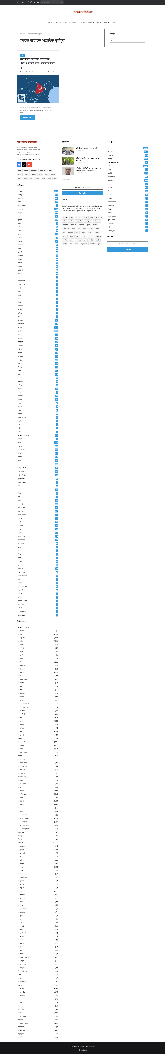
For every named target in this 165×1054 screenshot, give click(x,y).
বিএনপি (19, 178)
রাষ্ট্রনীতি (65, 22)
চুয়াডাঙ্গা (20, 295)
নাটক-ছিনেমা (21, 572)
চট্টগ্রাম (40, 174)
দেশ (22, 55)
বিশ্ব (82, 22)
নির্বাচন (20, 367)
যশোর (19, 317)
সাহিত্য (20, 428)
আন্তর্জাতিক (21, 504)
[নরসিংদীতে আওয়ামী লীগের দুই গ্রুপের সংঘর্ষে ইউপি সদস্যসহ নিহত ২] (38, 89)
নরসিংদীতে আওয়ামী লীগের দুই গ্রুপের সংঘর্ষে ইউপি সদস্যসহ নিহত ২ (37, 63)
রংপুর (19, 234)
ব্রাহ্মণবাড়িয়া (21, 281)
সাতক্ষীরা (20, 291)
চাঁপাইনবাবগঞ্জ (21, 284)
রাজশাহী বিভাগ (22, 482)
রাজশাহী (20, 252)
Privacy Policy (82, 1050)
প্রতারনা (20, 364)
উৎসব (19, 579)
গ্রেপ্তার (26, 174)
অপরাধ (105, 22)
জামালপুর (20, 306)
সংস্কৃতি (99, 22)
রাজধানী (20, 338)
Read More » (27, 117)
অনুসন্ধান (20, 356)
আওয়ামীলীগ (33, 171)
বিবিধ (19, 486)
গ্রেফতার (34, 174)
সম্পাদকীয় (20, 522)
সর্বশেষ (50, 22)
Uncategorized (23, 435)
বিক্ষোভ (20, 414)
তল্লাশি (20, 399)
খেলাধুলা (20, 565)
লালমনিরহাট (21, 299)
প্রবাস (19, 558)
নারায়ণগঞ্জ (20, 256)
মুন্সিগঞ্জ (20, 313)
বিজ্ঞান (19, 425)
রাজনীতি (57, 22)
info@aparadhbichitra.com (30, 159)
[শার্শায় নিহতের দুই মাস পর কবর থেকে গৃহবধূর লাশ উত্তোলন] (68, 161)
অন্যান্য (20, 327)
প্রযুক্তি (20, 396)
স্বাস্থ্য (19, 374)
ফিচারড (20, 594)
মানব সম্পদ (21, 543)
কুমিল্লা (19, 174)
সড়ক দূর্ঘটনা (21, 590)
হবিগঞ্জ (20, 266)
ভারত (25, 178)
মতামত (20, 518)
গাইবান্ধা (20, 227)
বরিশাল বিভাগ (21, 475)
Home (24, 34)
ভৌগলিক (20, 345)
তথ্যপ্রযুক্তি (21, 615)
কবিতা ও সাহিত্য (22, 576)
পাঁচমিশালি (20, 381)
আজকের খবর (42, 171)
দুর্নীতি (46, 174)
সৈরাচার (43, 178)
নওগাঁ (19, 432)
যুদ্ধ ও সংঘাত (21, 604)
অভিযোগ (26, 171)
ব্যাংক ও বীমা (21, 536)
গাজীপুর (20, 238)
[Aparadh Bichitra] (82, 11)
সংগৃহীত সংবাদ (21, 507)
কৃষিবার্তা (20, 385)
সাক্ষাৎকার (20, 529)
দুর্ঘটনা (19, 460)
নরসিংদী (20, 439)
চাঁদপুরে (20, 248)
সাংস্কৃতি (20, 569)
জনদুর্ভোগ (21, 342)
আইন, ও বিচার (22, 515)
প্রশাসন (20, 446)
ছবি (19, 497)
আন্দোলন (20, 403)
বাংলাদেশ (74, 22)
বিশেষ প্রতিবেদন (22, 586)
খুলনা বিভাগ (21, 479)
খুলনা (19, 277)
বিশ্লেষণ (20, 525)
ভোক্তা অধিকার (22, 611)
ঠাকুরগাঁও (20, 302)
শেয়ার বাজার (21, 551)
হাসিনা (55, 178)
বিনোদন (20, 561)
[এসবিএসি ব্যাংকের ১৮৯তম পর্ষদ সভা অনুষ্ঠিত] (68, 151)
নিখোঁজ (20, 421)
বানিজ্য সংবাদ (21, 540)
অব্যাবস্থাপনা (21, 198)
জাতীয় (19, 442)
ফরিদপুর (20, 597)
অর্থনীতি (90, 22)
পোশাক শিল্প (21, 547)
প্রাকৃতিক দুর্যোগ (22, 417)
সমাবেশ (20, 407)
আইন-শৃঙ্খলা (21, 453)
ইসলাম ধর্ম (20, 320)
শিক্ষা (19, 371)
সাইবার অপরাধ (22, 205)
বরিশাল (20, 223)
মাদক (31, 178)
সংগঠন (20, 360)
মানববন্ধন (20, 378)
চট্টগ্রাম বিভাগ (22, 468)
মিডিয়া (19, 490)
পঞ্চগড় (20, 241)
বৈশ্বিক (20, 349)
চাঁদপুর (19, 288)
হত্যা (49, 178)
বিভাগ (19, 464)
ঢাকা (19, 216)
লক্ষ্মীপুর (20, 263)
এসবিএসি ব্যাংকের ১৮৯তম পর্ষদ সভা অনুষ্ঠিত (87, 148)
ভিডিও (20, 493)
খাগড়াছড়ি (20, 309)
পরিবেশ (20, 457)
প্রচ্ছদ (20, 410)
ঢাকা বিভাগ (21, 471)
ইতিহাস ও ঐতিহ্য (22, 601)
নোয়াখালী (20, 270)
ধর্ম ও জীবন (21, 324)
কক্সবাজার (20, 259)
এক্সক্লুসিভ (21, 195)
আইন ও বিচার (21, 450)
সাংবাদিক (37, 178)
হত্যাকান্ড (20, 389)
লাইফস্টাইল (21, 608)
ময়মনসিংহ (20, 245)
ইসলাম (113, 22)
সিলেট (19, 231)
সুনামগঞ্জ (20, 274)
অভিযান (19, 171)
